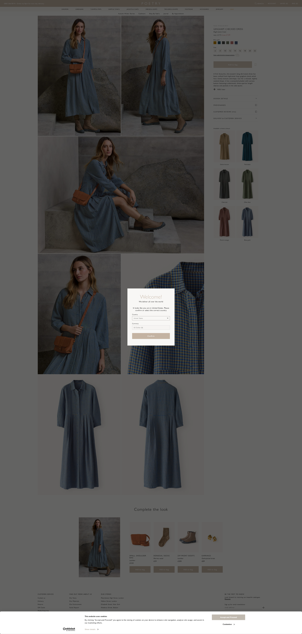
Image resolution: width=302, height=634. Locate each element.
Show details (90, 629)
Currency (135, 323)
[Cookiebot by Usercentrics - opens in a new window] (69, 629)
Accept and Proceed (228, 617)
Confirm (151, 336)
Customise (227, 624)
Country (135, 314)
